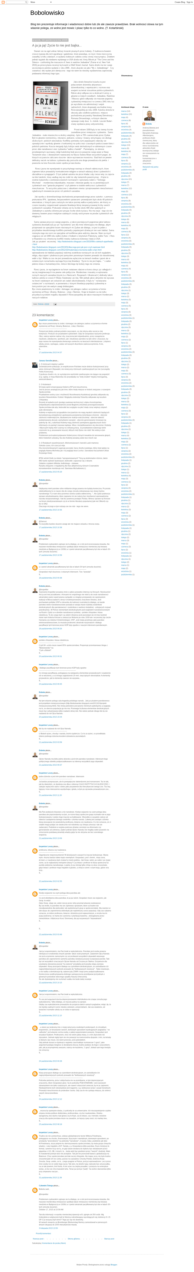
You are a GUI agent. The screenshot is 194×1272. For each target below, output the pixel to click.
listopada (125, 136)
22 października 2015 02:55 (50, 881)
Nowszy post (38, 1239)
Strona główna (74, 1239)
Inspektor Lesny (46, 320)
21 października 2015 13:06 (50, 838)
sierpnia (124, 127)
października (126, 133)
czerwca (124, 120)
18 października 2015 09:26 (50, 629)
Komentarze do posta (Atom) (54, 1243)
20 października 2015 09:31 (50, 656)
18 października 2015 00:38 (50, 578)
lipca (123, 124)
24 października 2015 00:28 (50, 1061)
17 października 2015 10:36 (50, 510)
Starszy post (109, 1239)
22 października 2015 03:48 (50, 934)
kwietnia (124, 114)
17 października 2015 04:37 (50, 352)
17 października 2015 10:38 (50, 527)
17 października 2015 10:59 (50, 555)
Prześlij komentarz (43, 1233)
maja (123, 117)
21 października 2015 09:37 (50, 765)
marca (123, 111)
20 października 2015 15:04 (50, 717)
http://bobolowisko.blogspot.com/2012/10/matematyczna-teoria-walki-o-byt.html (67, 250)
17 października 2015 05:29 (50, 472)
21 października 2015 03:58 (50, 742)
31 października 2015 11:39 (50, 1178)
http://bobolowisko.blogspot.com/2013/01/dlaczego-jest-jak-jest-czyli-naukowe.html (68, 247)
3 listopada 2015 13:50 (48, 1228)
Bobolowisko (47, 12)
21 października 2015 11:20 (50, 795)
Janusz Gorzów (45, 361)
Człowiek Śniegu (46, 1186)
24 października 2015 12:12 (50, 1099)
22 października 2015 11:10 (50, 1015)
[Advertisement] (136, 54)
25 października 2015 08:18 (50, 1124)
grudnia (124, 139)
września (125, 130)
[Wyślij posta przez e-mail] (55, 304)
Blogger (114, 1265)
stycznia (124, 142)
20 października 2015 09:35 (50, 684)
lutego (123, 145)
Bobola (42, 480)
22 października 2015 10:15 (50, 983)
